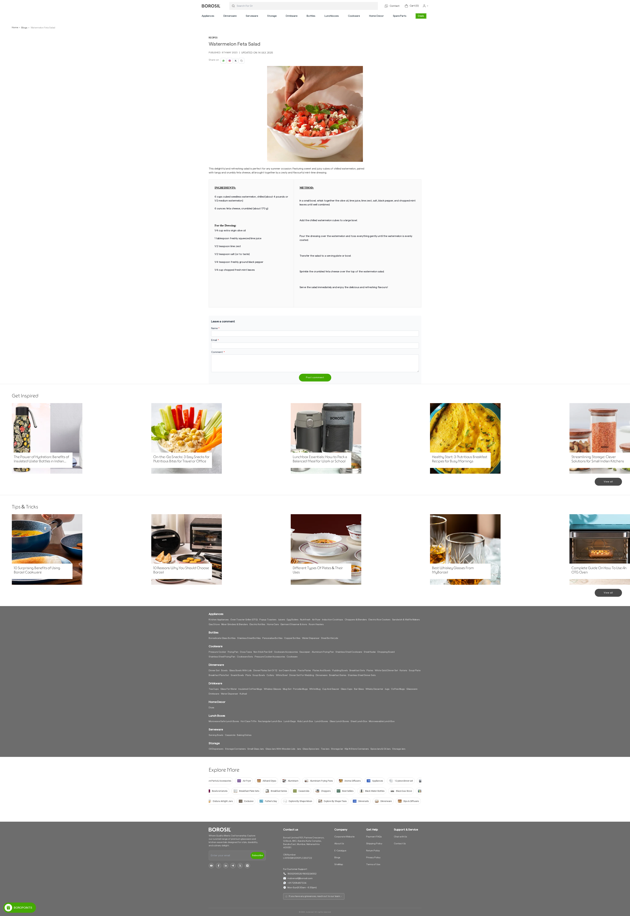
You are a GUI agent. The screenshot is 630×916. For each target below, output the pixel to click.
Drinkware (291, 16)
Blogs (24, 28)
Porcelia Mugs (300, 689)
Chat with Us (400, 837)
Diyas (211, 707)
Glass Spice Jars (311, 749)
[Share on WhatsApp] (223, 60)
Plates (370, 670)
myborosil (310, 912)
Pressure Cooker (217, 652)
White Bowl (282, 675)
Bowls (224, 670)
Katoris (403, 670)
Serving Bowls (216, 735)
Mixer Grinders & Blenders (234, 624)
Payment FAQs (374, 837)
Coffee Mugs (398, 689)
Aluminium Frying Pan (323, 652)
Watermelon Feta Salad (43, 28)
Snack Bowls (237, 675)
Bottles (311, 16)
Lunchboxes (332, 16)
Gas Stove (214, 624)
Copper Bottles (292, 638)
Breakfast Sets (357, 670)
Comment (218, 352)
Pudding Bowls (340, 670)
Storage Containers (235, 749)
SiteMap (338, 864)
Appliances (208, 16)
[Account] (426, 6)
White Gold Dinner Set (386, 670)
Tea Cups (214, 689)
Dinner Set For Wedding (301, 675)
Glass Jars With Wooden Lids (280, 749)
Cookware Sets (245, 657)
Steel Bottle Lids (329, 638)
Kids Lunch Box (305, 721)
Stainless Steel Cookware (349, 652)
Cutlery (270, 675)
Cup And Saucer (330, 689)
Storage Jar (337, 749)
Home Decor (376, 16)
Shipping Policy (374, 843)
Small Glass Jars (255, 749)
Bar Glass (359, 689)
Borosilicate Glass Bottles (222, 638)
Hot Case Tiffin (249, 721)
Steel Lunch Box (359, 721)
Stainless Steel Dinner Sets (362, 675)
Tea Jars (325, 749)
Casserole (230, 735)
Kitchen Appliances (219, 620)
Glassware (411, 689)
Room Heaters (316, 624)
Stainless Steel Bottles (249, 638)
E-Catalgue (340, 851)
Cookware (354, 16)
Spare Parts (399, 16)
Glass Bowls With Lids (240, 670)
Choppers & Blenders (356, 620)
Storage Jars (398, 749)
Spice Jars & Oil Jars (380, 749)
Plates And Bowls (321, 670)
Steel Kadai (370, 652)
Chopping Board (386, 652)
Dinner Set (214, 670)
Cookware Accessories (286, 652)
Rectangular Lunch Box (270, 721)
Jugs (387, 689)
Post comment (315, 377)
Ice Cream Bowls (287, 670)
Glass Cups (346, 689)
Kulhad (243, 694)
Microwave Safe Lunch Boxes (224, 721)
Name (215, 328)
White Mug (315, 689)
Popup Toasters (267, 620)
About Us (339, 843)
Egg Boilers (292, 620)
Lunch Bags (290, 721)
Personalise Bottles (272, 638)
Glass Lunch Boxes (339, 721)
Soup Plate (414, 670)
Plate (248, 675)
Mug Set (287, 689)
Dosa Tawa (246, 652)
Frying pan (233, 652)
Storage (272, 16)
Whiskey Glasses (272, 689)
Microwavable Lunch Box (381, 721)
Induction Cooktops (332, 620)
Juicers (281, 620)
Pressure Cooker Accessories (270, 657)
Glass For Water (228, 689)
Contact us (290, 829)
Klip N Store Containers (357, 749)
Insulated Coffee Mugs (250, 689)
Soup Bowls (258, 675)
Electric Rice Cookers (379, 620)
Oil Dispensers (216, 749)
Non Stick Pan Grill (262, 652)
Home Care (273, 624)
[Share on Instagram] (229, 60)
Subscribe (257, 855)
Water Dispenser (310, 638)
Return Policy (373, 851)
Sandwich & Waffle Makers (406, 620)
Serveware (252, 16)
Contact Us (400, 843)
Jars (299, 749)
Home (15, 27)
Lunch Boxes (321, 721)
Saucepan (304, 652)
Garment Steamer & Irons (293, 624)
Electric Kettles (257, 624)
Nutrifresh (305, 620)
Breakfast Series (337, 675)
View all (608, 482)
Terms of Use (373, 864)
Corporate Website (344, 837)
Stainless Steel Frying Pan (222, 657)
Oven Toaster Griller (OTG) (244, 620)
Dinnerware (230, 16)
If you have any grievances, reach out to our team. (315, 896)
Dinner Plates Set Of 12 (265, 670)
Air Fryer (316, 620)
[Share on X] (235, 60)
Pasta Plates (304, 670)
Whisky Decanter (374, 689)
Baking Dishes (244, 735)
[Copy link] (241, 60)
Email (215, 340)
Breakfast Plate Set (219, 675)
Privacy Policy (373, 857)
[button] (208, 16)
